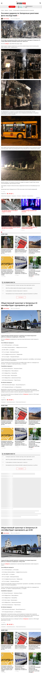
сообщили (7, 339)
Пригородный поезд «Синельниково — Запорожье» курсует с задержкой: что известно (21, 271)
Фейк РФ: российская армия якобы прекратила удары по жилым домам (21, 250)
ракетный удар (30, 195)
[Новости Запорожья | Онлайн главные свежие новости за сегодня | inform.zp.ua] (21, 3)
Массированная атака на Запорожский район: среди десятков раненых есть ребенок (34, 251)
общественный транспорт (20, 402)
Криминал (6, 10)
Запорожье (14, 195)
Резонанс (10, 10)
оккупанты (24, 195)
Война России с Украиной (6, 195)
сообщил (7, 43)
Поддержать (12, 6)
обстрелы (19, 195)
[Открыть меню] (1, 3)
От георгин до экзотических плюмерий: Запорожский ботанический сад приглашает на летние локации (34, 273)
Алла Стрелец (6, 18)
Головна (2, 10)
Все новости (21, 297)
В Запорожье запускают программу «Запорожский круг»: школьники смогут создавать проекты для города (7, 272)
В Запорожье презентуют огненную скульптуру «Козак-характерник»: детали (7, 251)
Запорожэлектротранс (11, 402)
